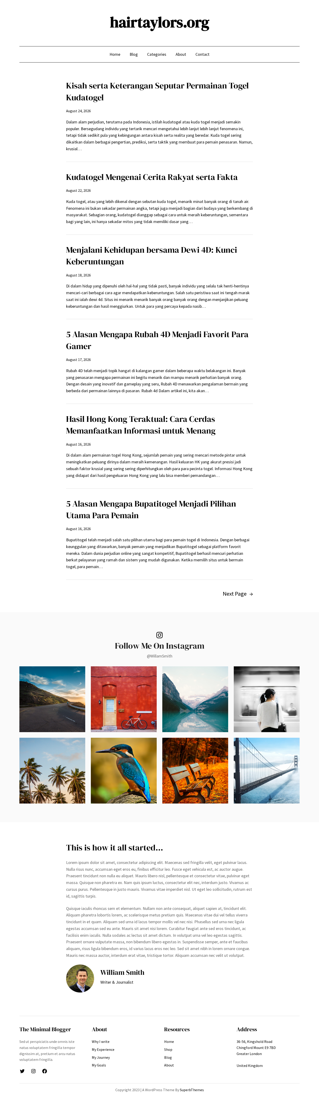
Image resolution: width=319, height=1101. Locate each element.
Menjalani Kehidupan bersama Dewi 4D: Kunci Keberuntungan (151, 255)
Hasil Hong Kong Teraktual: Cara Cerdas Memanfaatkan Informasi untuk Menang (141, 424)
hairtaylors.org (159, 22)
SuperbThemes (192, 1089)
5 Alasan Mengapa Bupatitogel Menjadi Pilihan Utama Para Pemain (151, 509)
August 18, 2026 (78, 275)
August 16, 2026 (78, 444)
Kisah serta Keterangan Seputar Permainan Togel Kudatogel (157, 91)
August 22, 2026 (78, 190)
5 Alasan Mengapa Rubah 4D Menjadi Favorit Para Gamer (157, 340)
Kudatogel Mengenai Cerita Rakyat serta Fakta (152, 177)
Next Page (238, 593)
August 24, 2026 (78, 110)
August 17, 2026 (78, 359)
